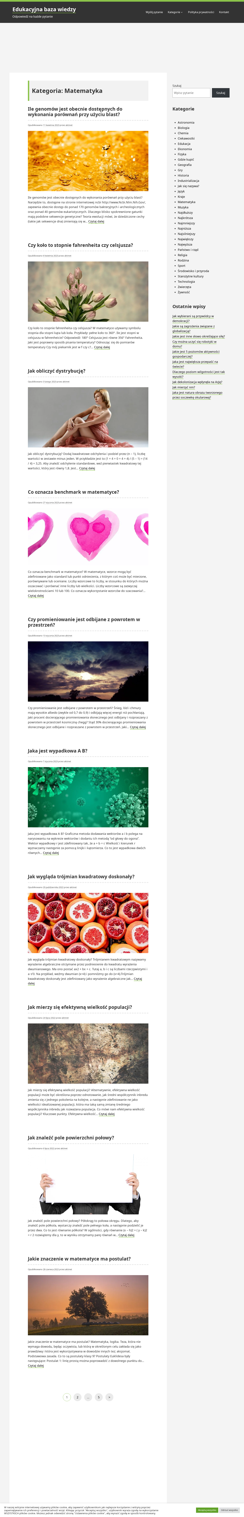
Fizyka (182, 154)
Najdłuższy (185, 213)
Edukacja (184, 144)
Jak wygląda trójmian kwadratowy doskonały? (81, 876)
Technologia (186, 282)
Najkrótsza (185, 218)
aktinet (69, 125)
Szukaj (176, 86)
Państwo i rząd (188, 250)
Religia (182, 255)
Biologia (183, 128)
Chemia (183, 133)
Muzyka (183, 207)
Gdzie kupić (186, 159)
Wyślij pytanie (154, 12)
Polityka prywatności (201, 12)
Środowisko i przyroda (193, 271)
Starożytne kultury (190, 276)
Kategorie (174, 12)
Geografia (185, 165)
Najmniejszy (186, 223)
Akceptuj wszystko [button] (207, 1510)
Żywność (184, 292)
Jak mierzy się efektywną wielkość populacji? (80, 1007)
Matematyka (186, 202)
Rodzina (183, 260)
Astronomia (186, 122)
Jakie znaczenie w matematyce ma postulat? (79, 1259)
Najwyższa (185, 244)
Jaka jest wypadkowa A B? (57, 751)
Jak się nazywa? (188, 186)
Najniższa (184, 228)
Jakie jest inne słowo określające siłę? (198, 336)
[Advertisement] (122, 48)
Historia (183, 175)
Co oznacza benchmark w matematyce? (73, 492)
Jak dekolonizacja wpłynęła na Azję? (197, 382)
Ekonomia (185, 149)
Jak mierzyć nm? (183, 387)
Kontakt (224, 12)
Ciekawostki (186, 138)
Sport (181, 266)
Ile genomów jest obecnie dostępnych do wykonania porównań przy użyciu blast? (75, 112)
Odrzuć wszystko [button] (229, 1510)
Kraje (181, 197)
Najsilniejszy (186, 234)
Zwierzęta (184, 287)
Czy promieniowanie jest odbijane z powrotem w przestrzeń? (84, 622)
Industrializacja (188, 181)
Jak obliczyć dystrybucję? (56, 371)
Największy (185, 239)
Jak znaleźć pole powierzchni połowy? (71, 1137)
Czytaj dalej (96, 221)
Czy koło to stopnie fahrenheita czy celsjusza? (80, 245)
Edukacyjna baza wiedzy (44, 9)
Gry (180, 170)
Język (181, 191)
